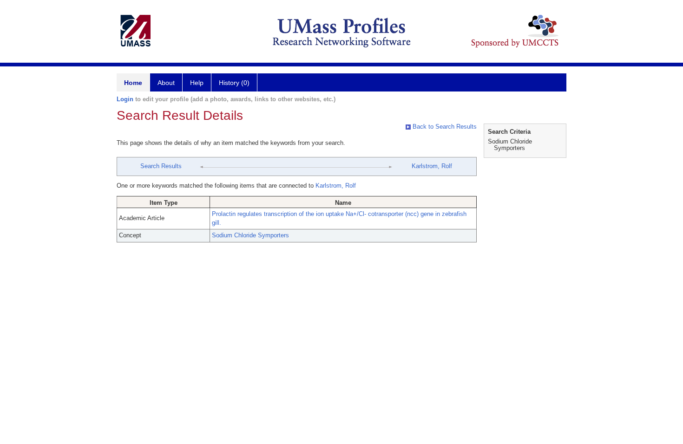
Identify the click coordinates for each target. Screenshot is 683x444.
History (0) (234, 82)
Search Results (161, 166)
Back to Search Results (444, 126)
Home (133, 82)
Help (197, 82)
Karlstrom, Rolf (432, 166)
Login (125, 99)
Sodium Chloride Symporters (250, 235)
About (166, 82)
